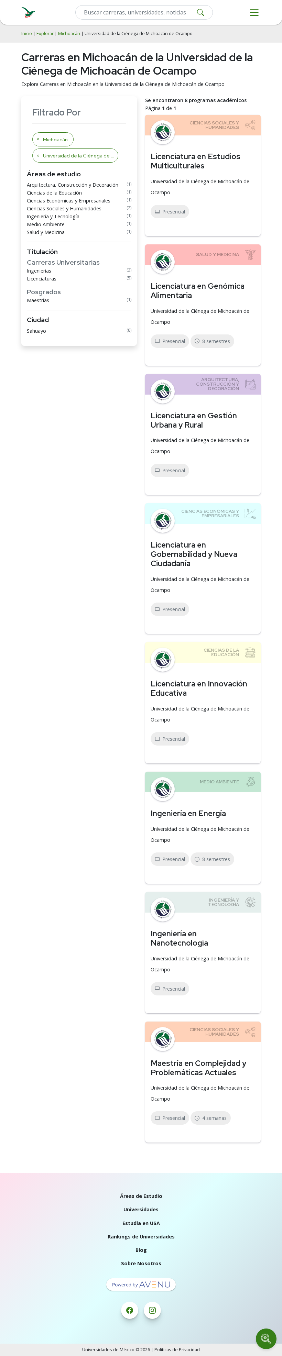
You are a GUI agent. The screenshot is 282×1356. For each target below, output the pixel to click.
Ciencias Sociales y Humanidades (64, 208)
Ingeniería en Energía (188, 813)
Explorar (45, 33)
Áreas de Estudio (141, 1196)
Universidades (141, 1209)
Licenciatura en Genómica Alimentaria (198, 290)
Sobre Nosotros (141, 1263)
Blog (141, 1250)
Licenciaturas (41, 278)
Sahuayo (36, 331)
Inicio (26, 33)
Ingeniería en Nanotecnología (179, 938)
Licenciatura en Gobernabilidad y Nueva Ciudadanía (194, 554)
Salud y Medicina (46, 232)
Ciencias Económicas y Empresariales (68, 200)
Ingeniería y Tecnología (53, 216)
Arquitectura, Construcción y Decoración (72, 184)
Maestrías (38, 300)
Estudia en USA (141, 1223)
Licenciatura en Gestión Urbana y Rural (194, 420)
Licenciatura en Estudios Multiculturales (195, 161)
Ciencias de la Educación (54, 192)
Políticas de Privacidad (177, 1350)
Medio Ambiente (46, 224)
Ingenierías (39, 270)
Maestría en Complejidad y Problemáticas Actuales (198, 1068)
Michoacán (69, 33)
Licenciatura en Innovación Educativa (199, 688)
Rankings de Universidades (141, 1236)
